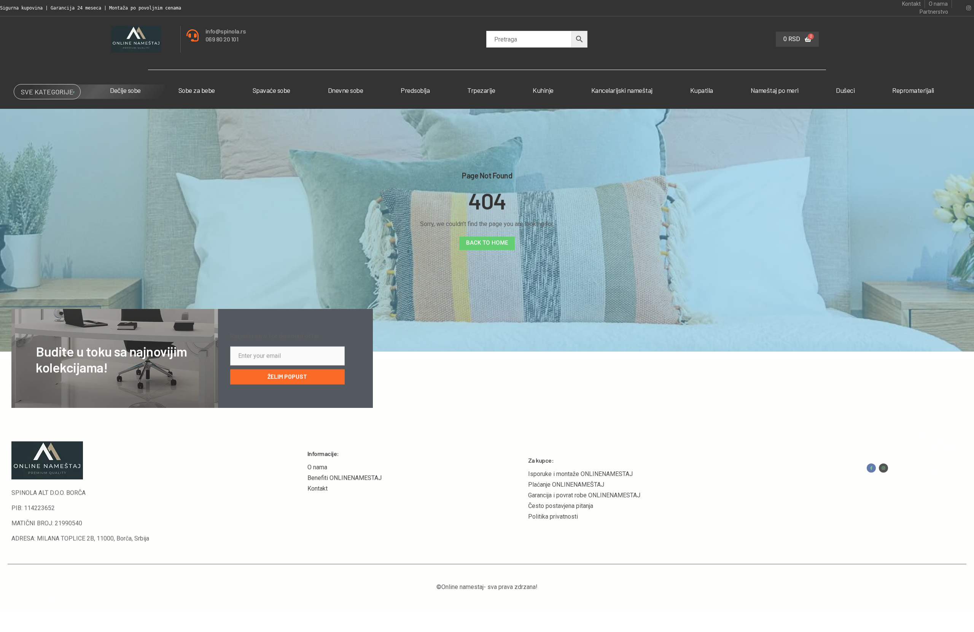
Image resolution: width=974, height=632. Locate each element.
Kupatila (701, 90)
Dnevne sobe (345, 90)
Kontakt (317, 479)
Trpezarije (481, 90)
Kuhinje (543, 90)
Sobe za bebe (196, 90)
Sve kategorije (47, 92)
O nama (317, 458)
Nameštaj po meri (775, 90)
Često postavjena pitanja (560, 490)
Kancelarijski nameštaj (622, 90)
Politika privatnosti (553, 501)
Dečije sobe (125, 90)
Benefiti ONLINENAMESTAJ (344, 469)
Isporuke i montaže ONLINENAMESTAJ (580, 458)
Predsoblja (415, 90)
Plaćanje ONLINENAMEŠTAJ (566, 469)
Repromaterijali (913, 90)
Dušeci (845, 90)
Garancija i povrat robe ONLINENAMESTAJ (584, 479)
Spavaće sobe (271, 90)
